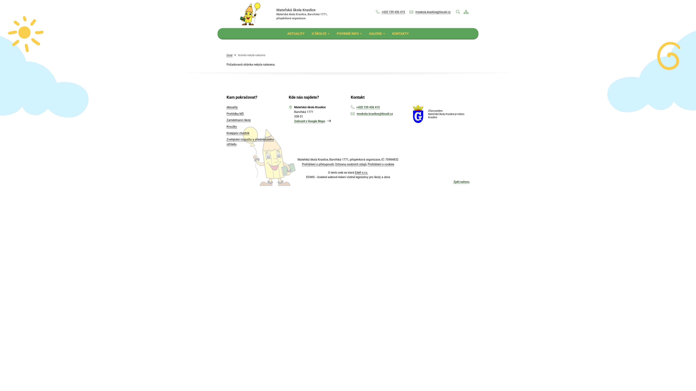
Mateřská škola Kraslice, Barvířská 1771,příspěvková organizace (302, 14)
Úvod (229, 55)
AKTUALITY (295, 33)
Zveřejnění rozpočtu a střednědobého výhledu (250, 142)
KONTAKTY (400, 33)
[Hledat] (458, 12)
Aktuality (232, 107)
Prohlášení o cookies (381, 164)
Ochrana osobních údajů (350, 164)
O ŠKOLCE (319, 33)
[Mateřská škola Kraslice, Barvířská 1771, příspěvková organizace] (250, 14)
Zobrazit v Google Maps (309, 121)
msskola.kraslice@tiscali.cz (433, 12)
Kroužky (232, 126)
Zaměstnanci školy (239, 120)
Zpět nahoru (461, 182)
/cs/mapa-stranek (466, 12)
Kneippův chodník (238, 133)
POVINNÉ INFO (348, 33)
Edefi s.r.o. (361, 172)
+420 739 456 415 (393, 12)
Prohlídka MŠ (235, 113)
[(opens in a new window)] (418, 114)
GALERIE (375, 33)
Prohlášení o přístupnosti (318, 164)
